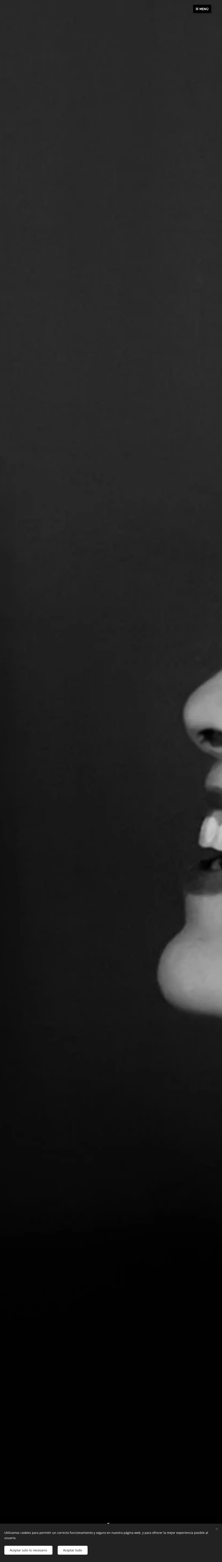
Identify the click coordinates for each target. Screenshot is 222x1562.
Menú (204, 9)
